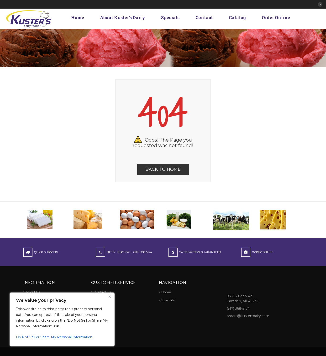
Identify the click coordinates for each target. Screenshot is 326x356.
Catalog (237, 17)
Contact (204, 17)
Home (77, 17)
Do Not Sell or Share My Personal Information (54, 337)
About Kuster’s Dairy (122, 17)
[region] (62, 319)
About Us (33, 292)
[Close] (109, 296)
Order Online (276, 17)
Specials (170, 17)
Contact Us (102, 292)
